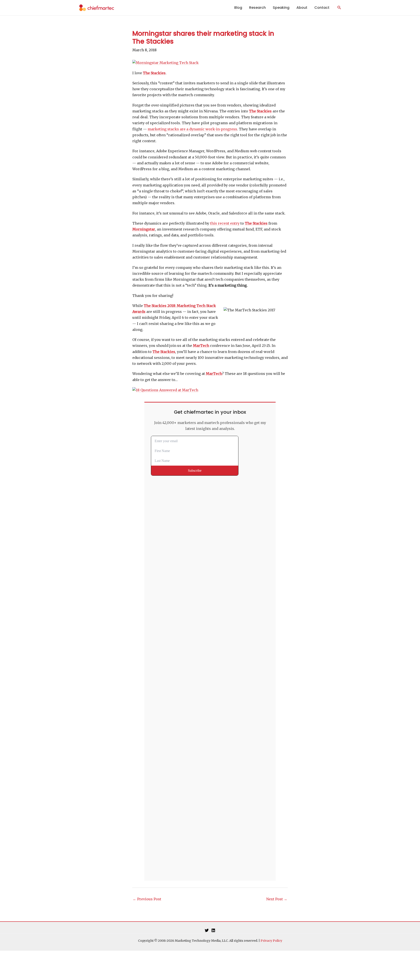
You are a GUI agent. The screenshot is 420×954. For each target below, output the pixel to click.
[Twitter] (207, 930)
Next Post (276, 899)
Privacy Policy (271, 941)
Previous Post (147, 899)
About (301, 7)
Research (257, 7)
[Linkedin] (213, 930)
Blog (238, 7)
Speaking (281, 7)
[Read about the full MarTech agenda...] (165, 390)
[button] (339, 8)
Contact (321, 7)
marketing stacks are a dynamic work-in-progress (192, 129)
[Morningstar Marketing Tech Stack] (165, 62)
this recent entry (225, 223)
